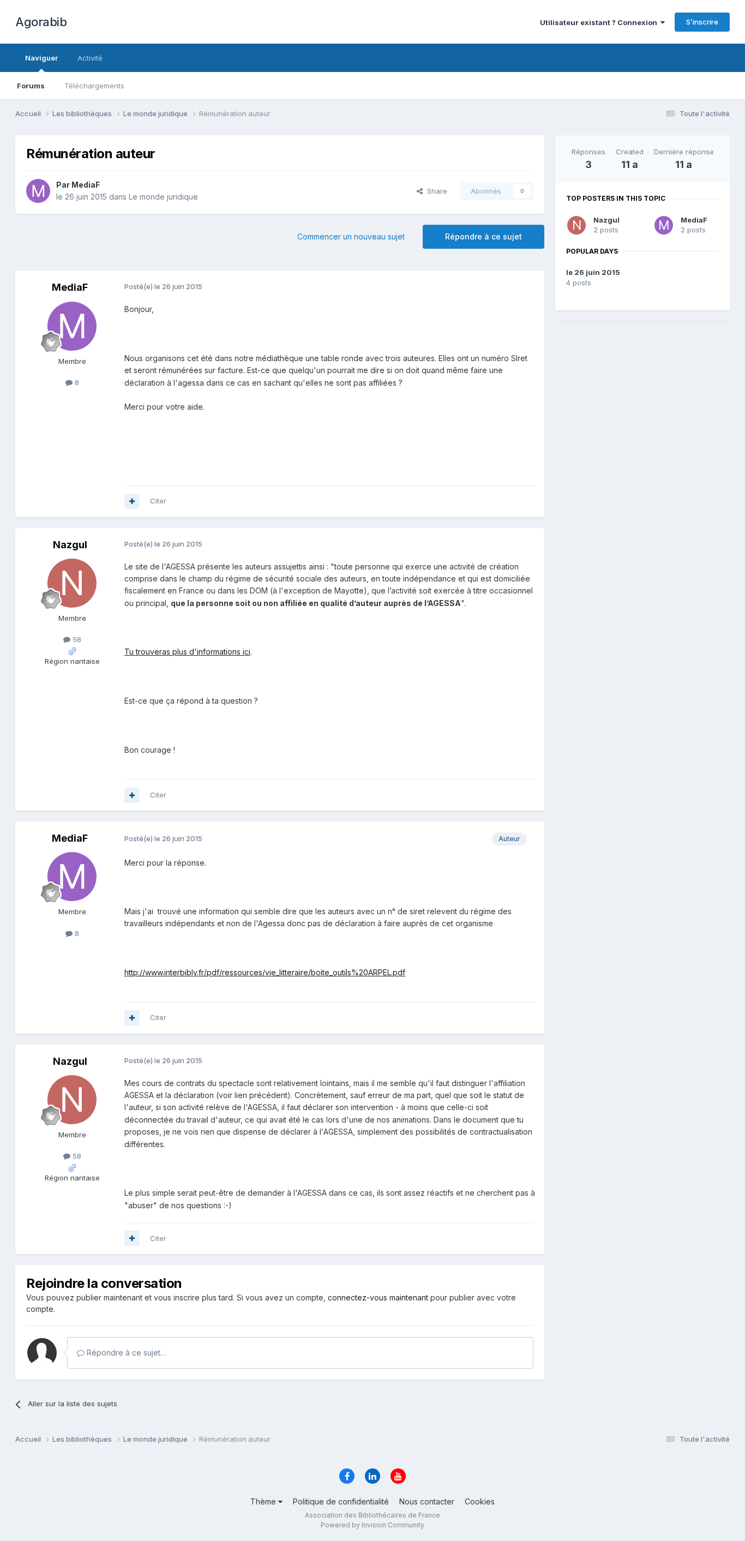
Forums (31, 85)
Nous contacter (426, 1501)
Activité (90, 57)
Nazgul (606, 219)
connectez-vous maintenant (378, 1297)
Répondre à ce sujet (483, 236)
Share (435, 191)
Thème (264, 1501)
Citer (158, 500)
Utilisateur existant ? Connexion (600, 22)
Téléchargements (94, 85)
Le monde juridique (163, 196)
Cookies (480, 1501)
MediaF (694, 219)
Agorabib (41, 22)
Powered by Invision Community (372, 1525)
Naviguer (41, 57)
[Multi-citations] (132, 501)
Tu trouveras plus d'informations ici (187, 651)
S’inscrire (702, 21)
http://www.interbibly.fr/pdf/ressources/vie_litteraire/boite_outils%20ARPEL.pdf (264, 972)
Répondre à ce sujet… (125, 1352)
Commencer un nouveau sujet (351, 236)
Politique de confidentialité (341, 1501)
